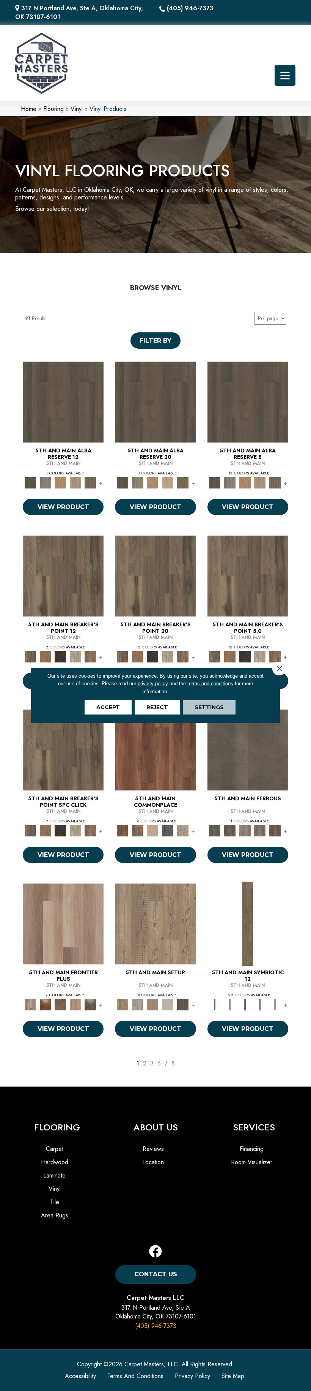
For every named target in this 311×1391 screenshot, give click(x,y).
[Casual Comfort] (60, 1004)
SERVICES (254, 1127)
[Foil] (229, 830)
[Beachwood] (229, 1004)
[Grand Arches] (45, 656)
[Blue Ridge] (45, 482)
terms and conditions (210, 683)
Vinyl (77, 108)
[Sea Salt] (182, 830)
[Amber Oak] (45, 1004)
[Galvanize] (260, 830)
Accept (108, 707)
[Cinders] (275, 1004)
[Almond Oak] (63, 923)
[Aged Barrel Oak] (63, 401)
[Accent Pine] (155, 923)
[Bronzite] (245, 1004)
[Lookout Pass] (75, 656)
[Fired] (247, 749)
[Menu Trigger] (285, 75)
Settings (209, 707)
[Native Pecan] (90, 482)
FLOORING (57, 1127)
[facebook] (155, 1251)
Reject (157, 707)
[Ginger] (152, 830)
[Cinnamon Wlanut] (90, 1004)
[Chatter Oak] (152, 1004)
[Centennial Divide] (75, 1004)
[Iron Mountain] (60, 656)
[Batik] (247, 923)
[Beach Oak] (137, 1004)
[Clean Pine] (167, 1004)
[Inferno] (275, 830)
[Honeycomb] (60, 482)
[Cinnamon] (155, 749)
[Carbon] (260, 1004)
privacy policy (153, 683)
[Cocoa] (137, 830)
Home (28, 108)
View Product (63, 507)
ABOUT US (156, 1127)
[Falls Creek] (63, 575)
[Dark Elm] (182, 1004)
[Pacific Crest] (90, 656)
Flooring (53, 108)
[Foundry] (245, 830)
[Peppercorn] (167, 830)
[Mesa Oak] (75, 482)
